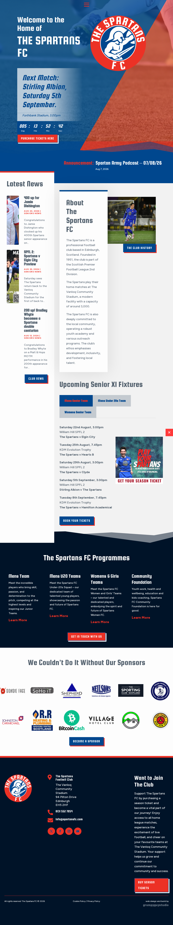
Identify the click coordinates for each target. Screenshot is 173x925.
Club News (36, 378)
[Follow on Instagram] (69, 831)
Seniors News (32, 213)
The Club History (139, 248)
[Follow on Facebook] (60, 831)
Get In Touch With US (86, 636)
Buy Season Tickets (146, 885)
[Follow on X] (51, 831)
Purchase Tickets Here (37, 138)
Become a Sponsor (86, 741)
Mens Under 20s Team (112, 400)
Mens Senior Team (76, 400)
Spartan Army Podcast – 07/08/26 (128, 163)
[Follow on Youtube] (77, 831)
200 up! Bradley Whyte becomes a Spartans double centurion (35, 320)
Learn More (18, 620)
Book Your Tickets (76, 520)
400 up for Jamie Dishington (32, 201)
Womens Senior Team (78, 412)
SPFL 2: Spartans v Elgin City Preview (32, 258)
